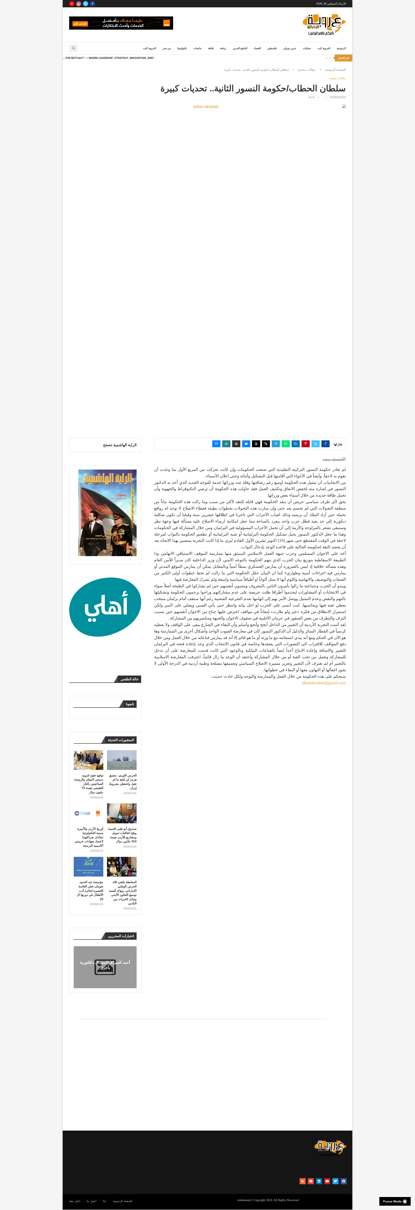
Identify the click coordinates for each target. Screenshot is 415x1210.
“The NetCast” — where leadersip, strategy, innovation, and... (108, 58)
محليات (307, 48)
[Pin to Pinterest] (306, 443)
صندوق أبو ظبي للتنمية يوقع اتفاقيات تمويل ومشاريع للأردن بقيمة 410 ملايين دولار (122, 835)
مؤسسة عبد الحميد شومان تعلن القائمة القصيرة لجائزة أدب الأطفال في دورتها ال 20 (90, 890)
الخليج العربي (240, 48)
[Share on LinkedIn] (296, 443)
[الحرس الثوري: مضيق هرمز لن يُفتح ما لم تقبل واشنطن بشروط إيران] (122, 760)
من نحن (167, 48)
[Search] (73, 48)
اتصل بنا (91, 1201)
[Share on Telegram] (276, 443)
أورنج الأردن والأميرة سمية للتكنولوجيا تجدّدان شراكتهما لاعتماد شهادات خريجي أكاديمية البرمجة (89, 837)
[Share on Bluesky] (246, 443)
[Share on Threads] (256, 443)
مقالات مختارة (307, 69)
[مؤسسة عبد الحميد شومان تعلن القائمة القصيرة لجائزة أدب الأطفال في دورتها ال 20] (88, 867)
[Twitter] (85, 3)
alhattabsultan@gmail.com (324, 683)
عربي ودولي (289, 48)
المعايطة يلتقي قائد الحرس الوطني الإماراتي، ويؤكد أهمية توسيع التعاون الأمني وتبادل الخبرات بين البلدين (123, 892)
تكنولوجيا (182, 48)
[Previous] (327, 58)
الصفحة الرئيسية (335, 69)
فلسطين (272, 48)
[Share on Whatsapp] (286, 443)
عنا (104, 1201)
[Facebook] (92, 3)
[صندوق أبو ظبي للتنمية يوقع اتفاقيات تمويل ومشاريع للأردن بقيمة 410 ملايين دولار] (122, 813)
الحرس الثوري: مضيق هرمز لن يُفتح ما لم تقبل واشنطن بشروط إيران (123, 782)
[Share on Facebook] (325, 443)
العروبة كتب (323, 48)
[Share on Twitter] (315, 443)
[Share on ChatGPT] (236, 443)
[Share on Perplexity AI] (226, 443)
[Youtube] (71, 3)
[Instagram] (78, 3)
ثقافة (211, 48)
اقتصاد (257, 48)
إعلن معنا (74, 1201)
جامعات (197, 48)
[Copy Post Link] (266, 443)
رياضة (223, 48)
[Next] (329, 58)
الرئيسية (341, 48)
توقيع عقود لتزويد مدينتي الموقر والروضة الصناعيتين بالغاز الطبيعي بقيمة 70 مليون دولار (88, 784)
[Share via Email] (216, 443)
